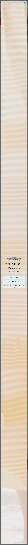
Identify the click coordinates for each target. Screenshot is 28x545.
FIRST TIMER (14, 277)
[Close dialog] (25, 3)
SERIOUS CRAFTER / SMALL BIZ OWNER (14, 286)
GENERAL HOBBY (14, 282)
